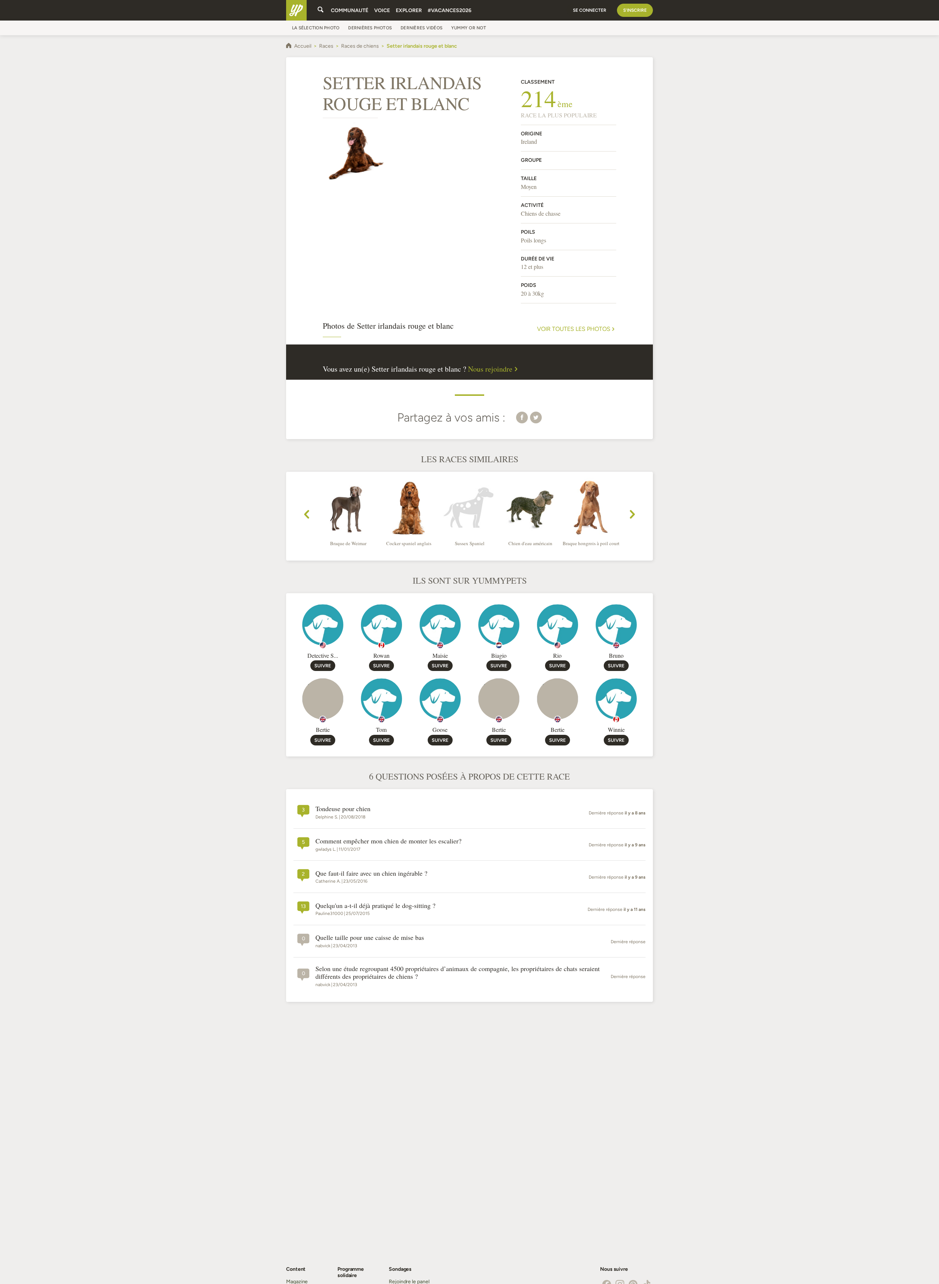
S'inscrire (635, 10)
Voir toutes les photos (573, 329)
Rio (557, 655)
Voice (382, 10)
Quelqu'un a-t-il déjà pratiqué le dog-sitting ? (375, 906)
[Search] (320, 10)
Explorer (409, 10)
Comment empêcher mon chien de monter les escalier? (388, 841)
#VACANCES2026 (449, 10)
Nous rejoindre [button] (490, 369)
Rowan (381, 655)
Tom (381, 729)
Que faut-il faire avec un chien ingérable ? (371, 873)
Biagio (499, 655)
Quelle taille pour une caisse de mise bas (369, 938)
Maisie (440, 655)
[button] (522, 417)
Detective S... (322, 655)
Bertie (323, 729)
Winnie (616, 729)
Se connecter (589, 10)
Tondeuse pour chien (342, 809)
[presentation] (306, 515)
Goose (439, 729)
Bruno (616, 655)
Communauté (349, 10)
